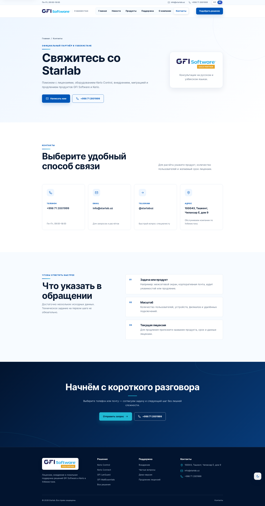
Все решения (103, 484)
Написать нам (58, 98)
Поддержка (147, 11)
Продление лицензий (149, 479)
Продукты (131, 11)
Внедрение (144, 465)
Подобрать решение (209, 11)
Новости (116, 11)
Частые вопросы (147, 470)
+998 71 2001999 (200, 2)
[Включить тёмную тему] (257, 476)
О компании (165, 11)
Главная (102, 11)
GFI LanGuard (103, 474)
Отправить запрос (113, 416)
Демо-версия (145, 474)
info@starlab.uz (178, 2)
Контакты (181, 11)
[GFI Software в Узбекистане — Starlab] (60, 464)
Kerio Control (103, 465)
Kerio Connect (104, 470)
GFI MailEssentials (106, 479)
